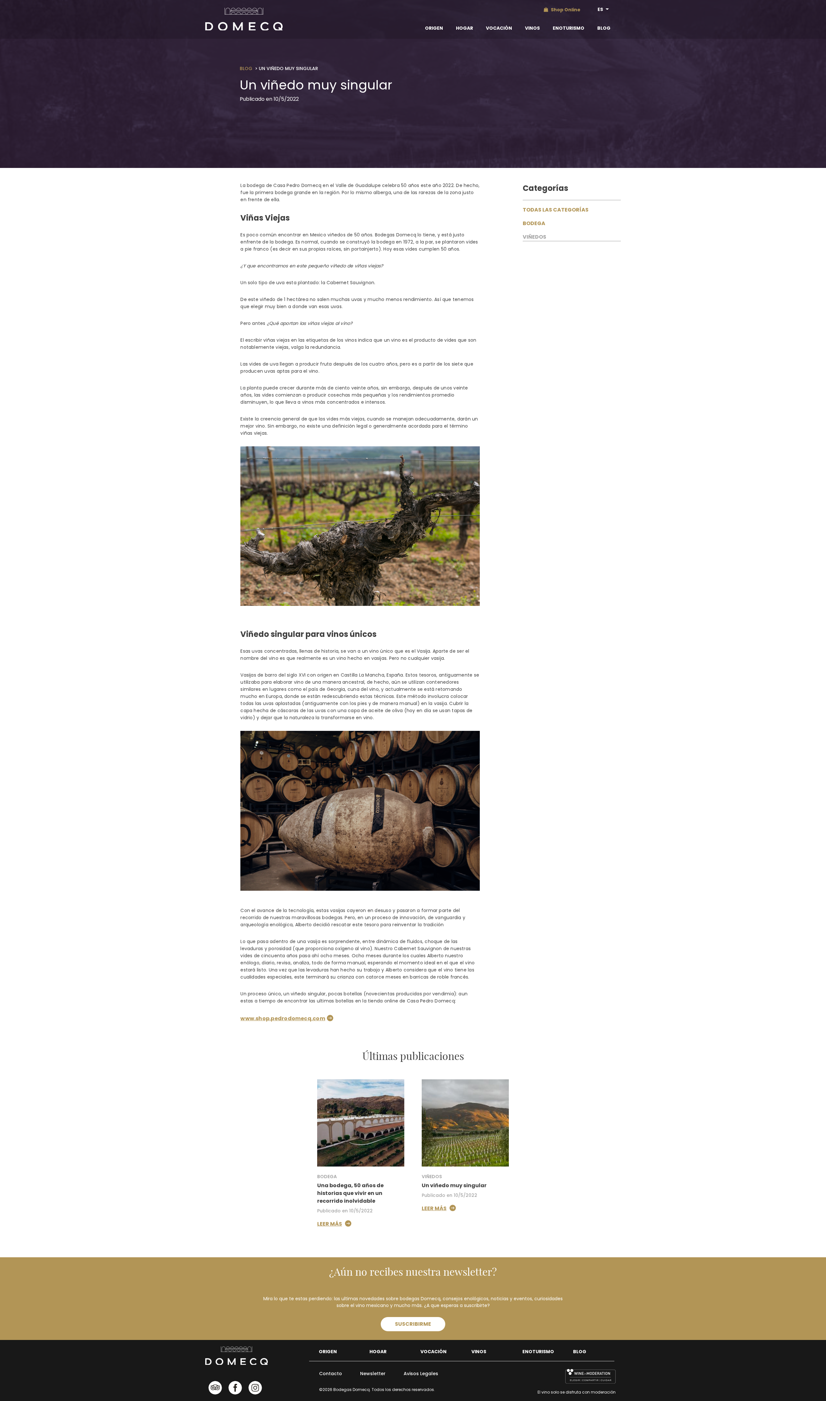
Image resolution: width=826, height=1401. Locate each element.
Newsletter (373, 1373)
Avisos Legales (421, 1373)
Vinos (532, 28)
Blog (603, 28)
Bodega (534, 223)
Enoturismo (568, 28)
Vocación (499, 28)
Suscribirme (413, 1324)
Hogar (464, 28)
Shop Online (565, 9)
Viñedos (534, 237)
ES (601, 9)
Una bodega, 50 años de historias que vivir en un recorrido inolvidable (350, 1193)
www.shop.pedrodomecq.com (282, 1018)
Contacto (330, 1373)
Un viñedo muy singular (454, 1185)
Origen (434, 28)
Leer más (329, 1224)
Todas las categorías (556, 209)
